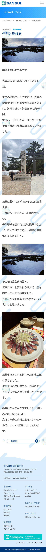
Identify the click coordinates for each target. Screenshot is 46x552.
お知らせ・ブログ (21, 20)
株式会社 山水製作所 (13, 466)
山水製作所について (10, 490)
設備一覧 (7, 515)
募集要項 (28, 496)
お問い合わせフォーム (32, 517)
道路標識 (7, 512)
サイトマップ (20, 542)
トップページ (6, 20)
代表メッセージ (9, 493)
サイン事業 (7, 509)
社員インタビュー (31, 490)
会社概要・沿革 (9, 499)
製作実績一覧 (8, 526)
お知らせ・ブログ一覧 (32, 506)
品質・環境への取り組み (12, 496)
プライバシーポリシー (35, 542)
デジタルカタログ (9, 529)
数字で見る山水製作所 (32, 493)
